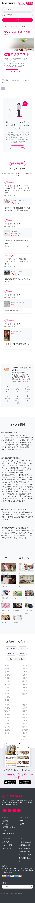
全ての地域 (11, 648)
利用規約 (5, 824)
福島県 (7, 684)
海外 (24, 736)
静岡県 (24, 684)
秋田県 (7, 678)
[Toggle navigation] (3, 6)
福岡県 (24, 711)
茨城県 (7, 687)
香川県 (7, 733)
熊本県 (24, 720)
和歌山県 (7, 711)
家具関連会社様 (24, 845)
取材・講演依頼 (24, 848)
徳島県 (7, 730)
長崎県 (24, 717)
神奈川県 (11, 653)
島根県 (7, 717)
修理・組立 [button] (15, 26)
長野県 (24, 678)
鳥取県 (7, 714)
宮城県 (7, 675)
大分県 (24, 724)
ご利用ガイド (7, 842)
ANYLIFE (22, 821)
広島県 (7, 724)
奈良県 (7, 708)
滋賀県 (24, 694)
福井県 (24, 672)
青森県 (7, 668)
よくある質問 (7, 845)
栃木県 (7, 691)
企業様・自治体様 (25, 842)
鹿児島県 (25, 730)
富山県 (24, 665)
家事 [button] (23, 26)
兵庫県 (7, 705)
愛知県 (24, 687)
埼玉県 (22, 653)
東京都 (22, 648)
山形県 (7, 681)
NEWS (21, 824)
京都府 (21, 659)
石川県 (24, 668)
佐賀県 (24, 714)
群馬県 (7, 694)
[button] (7, 389)
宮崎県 (24, 727)
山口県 (7, 727)
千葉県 (7, 697)
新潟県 (7, 700)
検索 (17, 20)
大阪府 (11, 659)
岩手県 (7, 672)
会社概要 (5, 821)
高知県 (24, 708)
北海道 (7, 665)
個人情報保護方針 (8, 833)
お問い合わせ (7, 848)
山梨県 (24, 675)
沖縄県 (24, 733)
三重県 (24, 691)
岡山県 (7, 720)
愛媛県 (24, 705)
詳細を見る (26, 381)
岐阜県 (24, 681)
